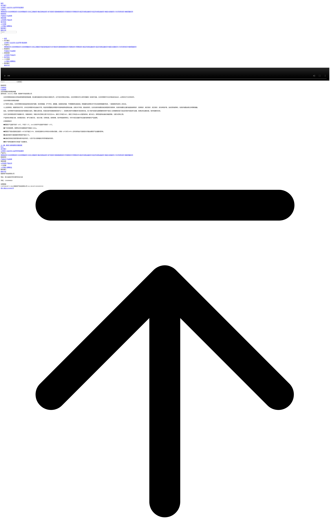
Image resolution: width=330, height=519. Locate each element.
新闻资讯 (3, 13)
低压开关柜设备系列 (98, 11)
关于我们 (3, 5)
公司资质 (3, 20)
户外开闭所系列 (119, 11)
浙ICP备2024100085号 (7, 188)
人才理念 (3, 26)
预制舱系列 (4, 11)
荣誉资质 (3, 18)
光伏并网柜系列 (13, 11)
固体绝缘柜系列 (60, 11)
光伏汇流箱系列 (32, 11)
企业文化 (9, 7)
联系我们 (3, 28)
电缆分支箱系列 (109, 11)
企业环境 (15, 7)
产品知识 (3, 16)
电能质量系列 (129, 11)
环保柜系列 (68, 11)
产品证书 (9, 20)
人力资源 (3, 24)
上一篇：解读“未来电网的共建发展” (12, 145)
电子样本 (3, 22)
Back (2, 147)
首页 (2, 3)
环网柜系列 (75, 11)
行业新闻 (9, 16)
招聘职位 (9, 26)
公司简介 (3, 7)
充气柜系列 (51, 11)
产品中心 (3, 9)
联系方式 (3, 30)
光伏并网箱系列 (23, 11)
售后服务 (21, 7)
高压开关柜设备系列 (85, 11)
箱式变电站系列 (42, 11)
